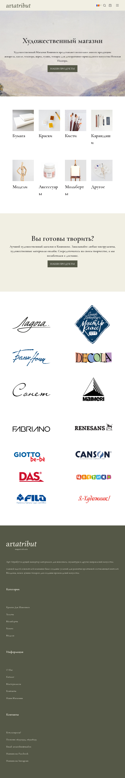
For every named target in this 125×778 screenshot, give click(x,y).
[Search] (104, 5)
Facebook (23, 753)
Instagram (23, 760)
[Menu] (117, 5)
